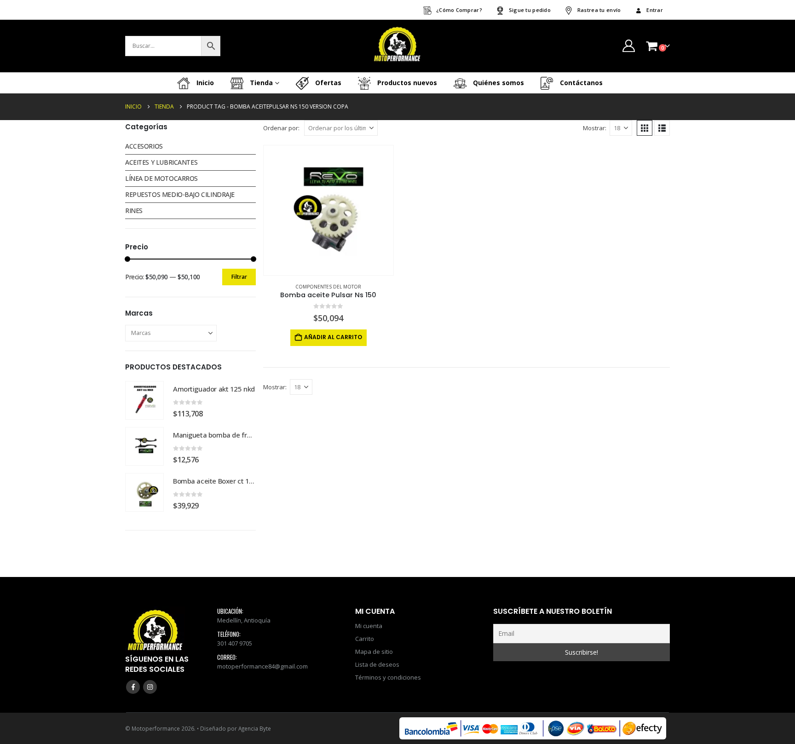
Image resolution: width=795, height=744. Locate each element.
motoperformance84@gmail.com (262, 666)
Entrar (654, 9)
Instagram (150, 687)
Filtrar (239, 277)
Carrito (364, 638)
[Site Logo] (397, 46)
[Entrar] (628, 46)
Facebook (133, 687)
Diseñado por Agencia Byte (235, 728)
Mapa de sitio (374, 651)
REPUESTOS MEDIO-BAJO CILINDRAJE (180, 194)
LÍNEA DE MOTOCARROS (161, 178)
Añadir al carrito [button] (333, 337)
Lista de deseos (377, 664)
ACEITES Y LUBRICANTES (161, 162)
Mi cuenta (368, 626)
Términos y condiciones (388, 677)
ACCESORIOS (144, 146)
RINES (134, 210)
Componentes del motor (328, 286)
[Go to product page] (328, 210)
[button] (644, 128)
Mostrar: (594, 128)
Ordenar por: (281, 128)
